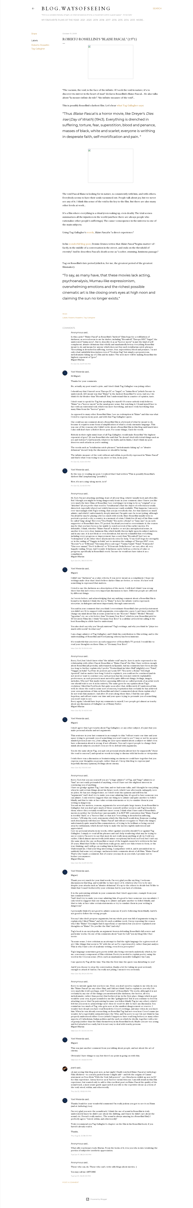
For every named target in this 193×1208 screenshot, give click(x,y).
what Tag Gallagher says (130, 105)
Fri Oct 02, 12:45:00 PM (80, 486)
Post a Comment (70, 1182)
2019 (95, 20)
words (90, 232)
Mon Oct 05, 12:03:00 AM (81, 648)
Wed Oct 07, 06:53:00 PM (81, 1060)
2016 (114, 20)
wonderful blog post (80, 243)
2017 (108, 20)
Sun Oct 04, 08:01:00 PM (81, 561)
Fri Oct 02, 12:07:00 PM (81, 364)
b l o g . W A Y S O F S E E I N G (76, 8)
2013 (132, 20)
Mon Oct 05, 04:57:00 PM (81, 863)
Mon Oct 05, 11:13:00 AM (81, 768)
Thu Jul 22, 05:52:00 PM (81, 1091)
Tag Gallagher (38, 48)
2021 (83, 20)
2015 (120, 20)
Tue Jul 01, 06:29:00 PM (81, 1176)
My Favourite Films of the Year (60, 20)
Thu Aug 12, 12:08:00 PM (81, 1136)
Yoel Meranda (77, 372)
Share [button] (34, 33)
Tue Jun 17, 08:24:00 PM (81, 1154)
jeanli (73, 1067)
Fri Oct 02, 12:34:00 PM (80, 462)
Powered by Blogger (98, 1199)
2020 (89, 20)
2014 (126, 20)
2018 (101, 20)
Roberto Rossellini (40, 45)
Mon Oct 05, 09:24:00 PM (82, 974)
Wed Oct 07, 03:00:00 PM (82, 1031)
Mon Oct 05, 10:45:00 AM (81, 710)
